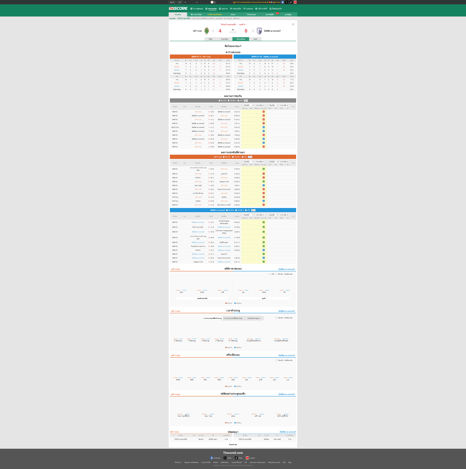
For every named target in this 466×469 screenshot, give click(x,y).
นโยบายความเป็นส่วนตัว (257, 462)
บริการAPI (262, 8)
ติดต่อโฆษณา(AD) (274, 462)
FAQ (284, 462)
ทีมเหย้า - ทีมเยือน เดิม (285, 274)
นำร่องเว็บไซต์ (205, 462)
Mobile (172, 2)
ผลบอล (233, 14)
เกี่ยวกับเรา (178, 462)
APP (179, 2)
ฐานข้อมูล (288, 14)
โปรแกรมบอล (251, 14)
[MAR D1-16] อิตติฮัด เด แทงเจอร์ (265, 56)
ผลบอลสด (212, 8)
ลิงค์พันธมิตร (225, 462)
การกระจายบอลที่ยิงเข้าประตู (212, 318)
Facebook (217, 458)
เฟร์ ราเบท (218, 157)
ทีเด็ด (210, 39)
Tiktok (240, 458)
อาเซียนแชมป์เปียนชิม (215, 14)
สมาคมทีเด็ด (270, 14)
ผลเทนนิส (237, 8)
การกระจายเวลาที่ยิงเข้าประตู (233, 318)
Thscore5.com (233, 453)
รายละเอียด (224, 39)
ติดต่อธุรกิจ (277, 8)
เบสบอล (249, 8)
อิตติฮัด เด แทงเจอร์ (217, 210)
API (246, 462)
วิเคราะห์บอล (241, 39)
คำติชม (215, 462)
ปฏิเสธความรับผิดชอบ (191, 462)
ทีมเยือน (231, 210)
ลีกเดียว (233, 100)
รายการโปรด (197, 14)
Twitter (229, 458)
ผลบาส (225, 8)
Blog (289, 462)
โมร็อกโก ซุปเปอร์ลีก (184, 18)
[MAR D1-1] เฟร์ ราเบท (201, 56)
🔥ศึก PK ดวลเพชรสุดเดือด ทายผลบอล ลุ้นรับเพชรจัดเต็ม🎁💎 (253, 2)
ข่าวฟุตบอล (198, 8)
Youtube (252, 458)
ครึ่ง (241, 100)
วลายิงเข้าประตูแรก (253, 318)
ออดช (255, 39)
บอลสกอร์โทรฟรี (237, 462)
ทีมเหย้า (224, 100)
